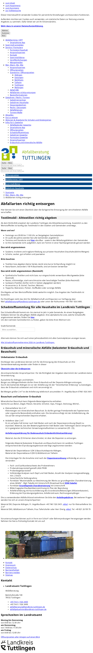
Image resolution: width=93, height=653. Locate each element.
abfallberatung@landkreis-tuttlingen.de (22, 301)
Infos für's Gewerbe (14, 122)
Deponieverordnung (56, 458)
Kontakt (13, 55)
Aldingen (18, 75)
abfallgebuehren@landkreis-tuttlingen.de (28, 609)
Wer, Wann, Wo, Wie (14, 65)
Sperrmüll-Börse (17, 57)
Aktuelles (9, 115)
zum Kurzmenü (12, 8)
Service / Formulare (14, 47)
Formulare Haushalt (19, 50)
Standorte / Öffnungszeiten (22, 72)
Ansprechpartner (17, 52)
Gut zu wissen (11, 117)
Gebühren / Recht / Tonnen (17, 97)
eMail (65, 504)
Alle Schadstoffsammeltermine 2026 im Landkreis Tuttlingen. (28, 342)
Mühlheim (19, 80)
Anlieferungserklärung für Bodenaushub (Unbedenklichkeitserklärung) (38, 433)
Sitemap (9, 575)
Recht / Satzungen (18, 107)
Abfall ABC (14, 90)
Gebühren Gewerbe (18, 135)
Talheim (18, 82)
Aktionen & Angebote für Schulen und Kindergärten (28, 120)
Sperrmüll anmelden (14, 45)
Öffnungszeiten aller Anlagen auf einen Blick (20, 637)
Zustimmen (5, 33)
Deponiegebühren (18, 105)
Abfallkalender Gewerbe (20, 125)
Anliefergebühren (65, 497)
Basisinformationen (18, 95)
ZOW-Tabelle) (71, 483)
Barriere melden (12, 572)
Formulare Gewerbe (19, 137)
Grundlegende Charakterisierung (34, 485)
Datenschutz (11, 567)
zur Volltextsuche (13, 10)
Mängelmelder (16, 62)
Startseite (9, 192)
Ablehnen (5, 30)
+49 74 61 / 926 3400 (19, 602)
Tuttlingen (19, 85)
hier (33, 240)
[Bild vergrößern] (48, 545)
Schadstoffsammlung (19, 132)
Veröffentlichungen (18, 60)
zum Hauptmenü (12, 5)
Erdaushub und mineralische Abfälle (26, 142)
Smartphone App (17, 42)
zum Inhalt (10, 3)
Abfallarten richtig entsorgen (23, 92)
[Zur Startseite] (26, 160)
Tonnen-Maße (16, 112)
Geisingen (19, 77)
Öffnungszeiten (16, 70)
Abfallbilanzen (16, 110)
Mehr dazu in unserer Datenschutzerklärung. (22, 26)
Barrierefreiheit (12, 570)
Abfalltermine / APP (14, 40)
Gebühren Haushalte (19, 102)
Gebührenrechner (18, 100)
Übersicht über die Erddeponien (16, 368)
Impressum (10, 565)
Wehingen (19, 87)
